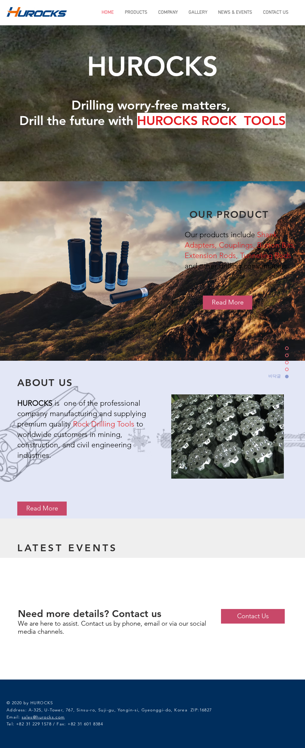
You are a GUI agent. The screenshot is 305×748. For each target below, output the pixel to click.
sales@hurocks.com (43, 717)
